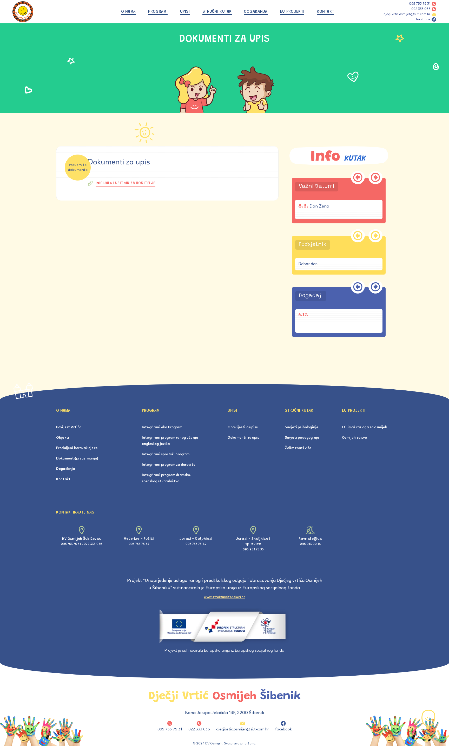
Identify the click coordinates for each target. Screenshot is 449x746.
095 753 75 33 (139, 544)
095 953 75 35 (253, 549)
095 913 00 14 (310, 544)
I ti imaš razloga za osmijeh (364, 427)
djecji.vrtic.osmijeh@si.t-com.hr (407, 14)
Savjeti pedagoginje (302, 438)
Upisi (185, 12)
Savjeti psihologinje (301, 427)
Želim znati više (298, 448)
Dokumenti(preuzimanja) (77, 459)
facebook (423, 19)
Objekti (62, 438)
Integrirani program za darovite (168, 465)
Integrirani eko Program (162, 427)
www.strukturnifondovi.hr (224, 597)
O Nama (128, 12)
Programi (158, 12)
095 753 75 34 (196, 544)
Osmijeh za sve (354, 438)
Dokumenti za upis (243, 438)
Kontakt (325, 12)
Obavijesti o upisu (243, 427)
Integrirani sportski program (165, 454)
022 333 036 (420, 9)
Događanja (256, 12)
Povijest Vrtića (68, 427)
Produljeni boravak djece (77, 448)
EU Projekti (292, 12)
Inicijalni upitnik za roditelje (125, 183)
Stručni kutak (217, 12)
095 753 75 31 (419, 3)
